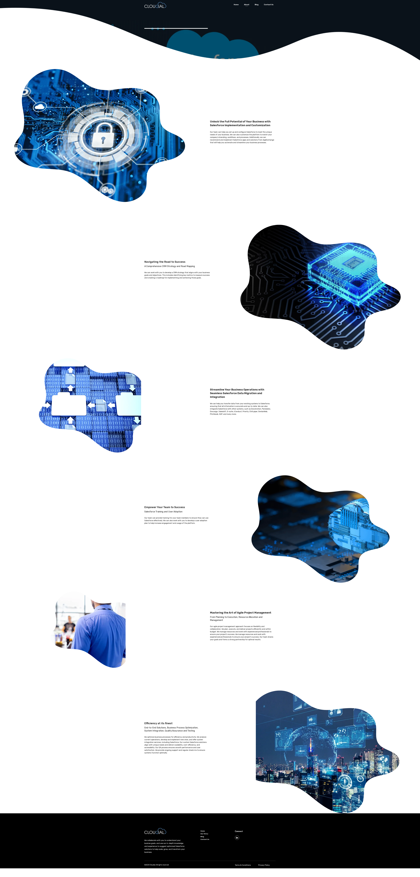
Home (236, 5)
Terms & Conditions (243, 865)
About (246, 5)
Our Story (204, 834)
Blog (256, 5)
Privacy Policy (264, 865)
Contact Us (268, 5)
